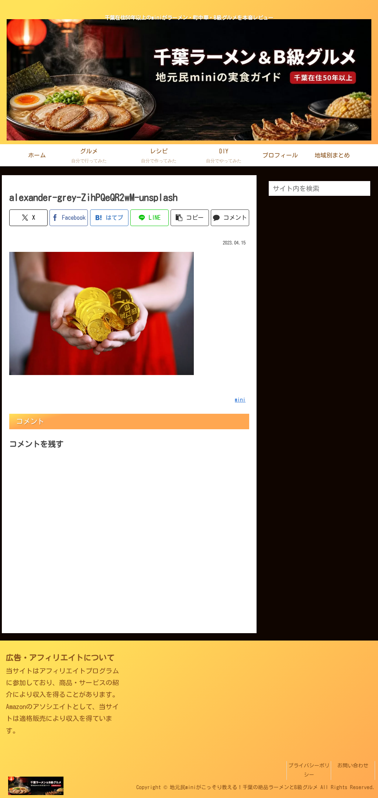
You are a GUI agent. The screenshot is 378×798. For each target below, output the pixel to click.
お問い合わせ (352, 765)
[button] (190, 217)
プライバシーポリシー (309, 770)
